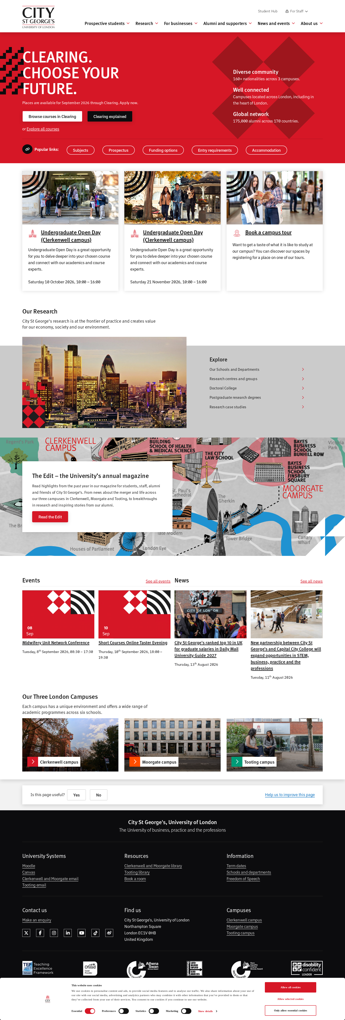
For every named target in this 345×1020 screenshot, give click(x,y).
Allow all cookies (290, 987)
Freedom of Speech (243, 878)
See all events (158, 581)
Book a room (135, 878)
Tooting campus (241, 932)
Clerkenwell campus (244, 919)
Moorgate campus (242, 926)
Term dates (236, 865)
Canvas (28, 872)
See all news (311, 581)
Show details (205, 1011)
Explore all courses (43, 128)
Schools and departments (249, 872)
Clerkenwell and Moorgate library (153, 865)
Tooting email (34, 884)
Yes (76, 795)
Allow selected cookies (290, 999)
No (98, 795)
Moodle (28, 865)
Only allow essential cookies (290, 1010)
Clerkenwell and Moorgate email (50, 878)
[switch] (124, 1011)
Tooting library (137, 872)
